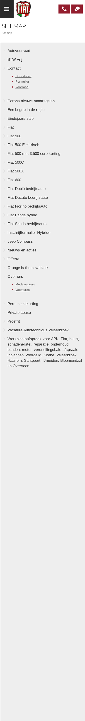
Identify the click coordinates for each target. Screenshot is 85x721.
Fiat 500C (15, 162)
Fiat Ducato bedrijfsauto (27, 197)
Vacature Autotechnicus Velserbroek (38, 330)
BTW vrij (14, 59)
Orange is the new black (28, 268)
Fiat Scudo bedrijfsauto (26, 224)
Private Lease (19, 312)
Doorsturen (23, 76)
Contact (77, 9)
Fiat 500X (15, 171)
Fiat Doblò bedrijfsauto (26, 189)
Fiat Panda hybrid (22, 215)
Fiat (10, 127)
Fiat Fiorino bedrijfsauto (27, 206)
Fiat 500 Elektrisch (23, 145)
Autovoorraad (18, 51)
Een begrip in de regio (25, 110)
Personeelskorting (22, 304)
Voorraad (22, 87)
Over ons (15, 276)
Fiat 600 (14, 180)
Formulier (22, 81)
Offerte (13, 259)
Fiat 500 (14, 136)
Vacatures (22, 290)
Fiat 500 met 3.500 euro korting (33, 153)
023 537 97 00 (64, 9)
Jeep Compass (20, 241)
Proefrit (13, 321)
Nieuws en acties (21, 250)
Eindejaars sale (20, 118)
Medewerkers (25, 284)
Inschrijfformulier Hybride (28, 233)
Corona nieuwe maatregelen (31, 101)
